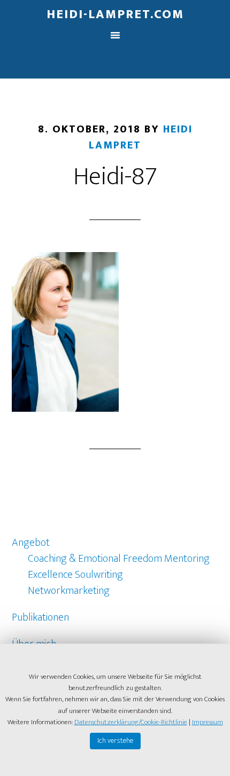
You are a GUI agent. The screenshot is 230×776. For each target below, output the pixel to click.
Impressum (207, 722)
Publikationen (40, 617)
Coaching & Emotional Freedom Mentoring (119, 559)
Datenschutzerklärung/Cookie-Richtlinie (130, 722)
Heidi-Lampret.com (115, 14)
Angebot (31, 543)
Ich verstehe (115, 740)
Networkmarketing (69, 591)
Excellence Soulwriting (75, 575)
